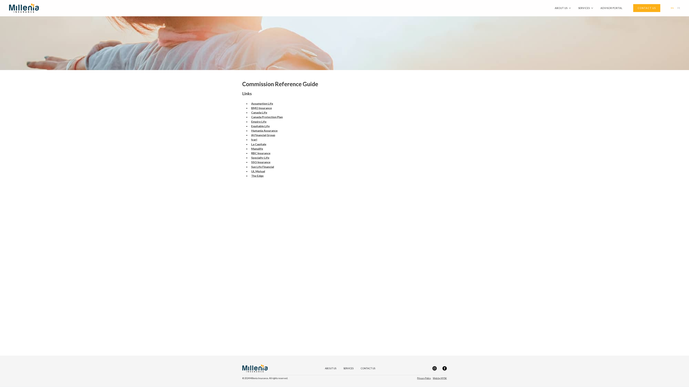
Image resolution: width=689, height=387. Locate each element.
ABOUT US (330, 368)
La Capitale (258, 144)
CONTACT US (368, 368)
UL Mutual (258, 171)
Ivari (254, 139)
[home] (24, 8)
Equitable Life (260, 126)
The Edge (257, 175)
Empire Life (258, 121)
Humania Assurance (264, 130)
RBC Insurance (260, 153)
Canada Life (259, 112)
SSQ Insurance (260, 162)
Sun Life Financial (262, 166)
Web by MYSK (440, 378)
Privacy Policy (424, 378)
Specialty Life (260, 157)
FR (678, 8)
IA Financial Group (263, 135)
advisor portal (611, 8)
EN (672, 8)
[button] (563, 8)
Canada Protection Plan (267, 117)
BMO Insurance (261, 108)
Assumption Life (262, 103)
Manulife (257, 148)
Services (348, 368)
